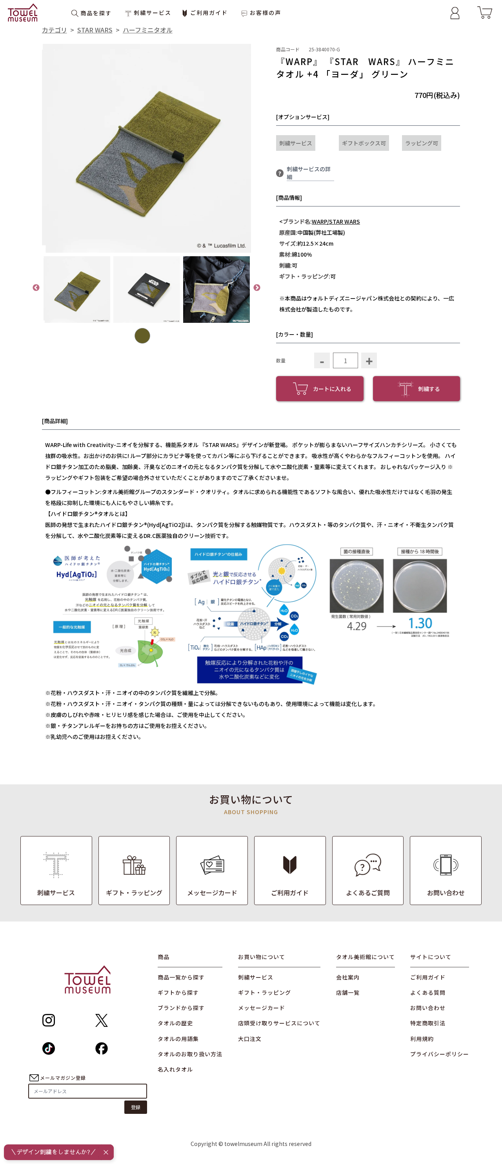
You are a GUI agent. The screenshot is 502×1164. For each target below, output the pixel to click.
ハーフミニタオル (148, 29)
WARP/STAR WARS (336, 221)
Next (257, 288)
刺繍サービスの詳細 (309, 173)
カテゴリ (54, 29)
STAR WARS (95, 29)
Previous (36, 288)
